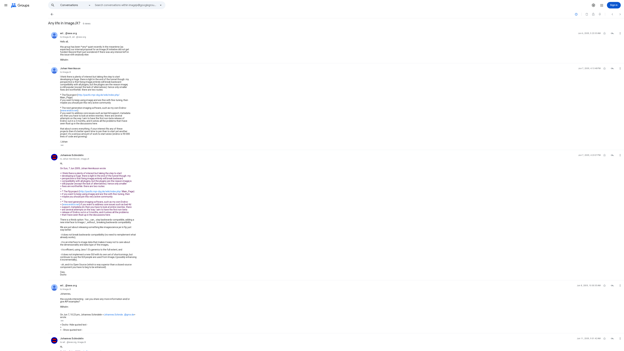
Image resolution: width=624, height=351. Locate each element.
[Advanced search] (160, 5)
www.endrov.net (69, 110)
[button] (6, 5)
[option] (75, 5)
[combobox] (126, 5)
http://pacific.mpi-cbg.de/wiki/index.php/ (99, 95)
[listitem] (336, 45)
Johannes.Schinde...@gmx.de (119, 314)
